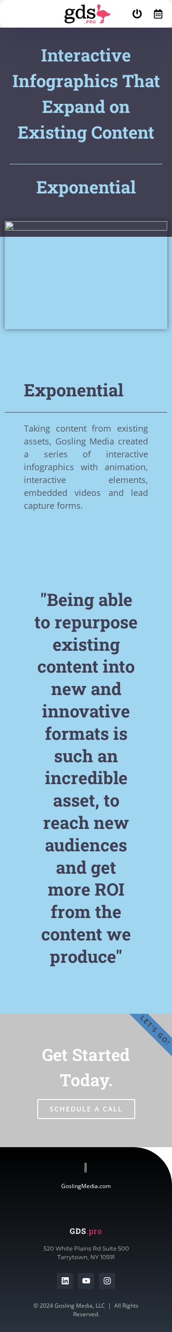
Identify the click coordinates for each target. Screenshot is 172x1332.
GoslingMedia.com (86, 1186)
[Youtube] (86, 1281)
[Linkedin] (65, 1281)
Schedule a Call (86, 1108)
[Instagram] (107, 1281)
